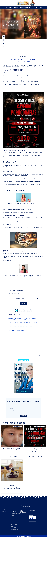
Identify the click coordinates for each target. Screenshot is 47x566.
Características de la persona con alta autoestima (21, 203)
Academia (22, 330)
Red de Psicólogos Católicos (14, 330)
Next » (26, 493)
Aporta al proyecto (32, 513)
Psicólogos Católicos (13, 319)
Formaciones (39, 7)
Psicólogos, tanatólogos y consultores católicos (13, 507)
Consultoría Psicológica (16, 513)
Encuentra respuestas (25, 7)
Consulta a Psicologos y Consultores (10, 7)
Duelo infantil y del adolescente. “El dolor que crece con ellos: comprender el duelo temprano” (12, 450)
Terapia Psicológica (15, 515)
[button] (3, 39)
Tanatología (14, 517)
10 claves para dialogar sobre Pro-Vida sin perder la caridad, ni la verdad (12, 484)
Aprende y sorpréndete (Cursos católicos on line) (5, 507)
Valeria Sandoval (28, 276)
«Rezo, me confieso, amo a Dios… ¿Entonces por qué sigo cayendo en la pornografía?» (35, 450)
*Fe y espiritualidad (10, 24)
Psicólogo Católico (13, 322)
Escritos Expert (24, 54)
